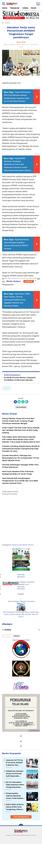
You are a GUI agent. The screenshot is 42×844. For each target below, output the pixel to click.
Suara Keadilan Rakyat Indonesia (21, 582)
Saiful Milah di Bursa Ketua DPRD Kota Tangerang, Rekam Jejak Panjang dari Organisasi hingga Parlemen (15, 807)
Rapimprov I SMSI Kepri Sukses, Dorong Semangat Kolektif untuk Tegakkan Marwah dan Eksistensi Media (17, 300)
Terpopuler (14, 8)
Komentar (22, 407)
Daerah (6, 388)
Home (4, 8)
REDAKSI (21, 577)
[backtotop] (21, 826)
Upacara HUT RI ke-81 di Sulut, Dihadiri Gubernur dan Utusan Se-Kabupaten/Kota (14, 762)
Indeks (25, 8)
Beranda (21, 575)
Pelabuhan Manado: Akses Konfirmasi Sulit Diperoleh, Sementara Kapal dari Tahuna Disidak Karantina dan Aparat (15, 773)
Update (29, 281)
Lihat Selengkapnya (20, 817)
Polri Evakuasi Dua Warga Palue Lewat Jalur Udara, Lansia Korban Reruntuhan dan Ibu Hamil (21, 614)
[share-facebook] (15, 401)
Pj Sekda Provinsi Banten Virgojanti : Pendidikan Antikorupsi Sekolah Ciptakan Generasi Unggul (20, 378)
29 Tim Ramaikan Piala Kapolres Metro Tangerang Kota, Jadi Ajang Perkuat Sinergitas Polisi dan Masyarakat (15, 784)
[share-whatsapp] (22, 401)
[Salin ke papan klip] (26, 401)
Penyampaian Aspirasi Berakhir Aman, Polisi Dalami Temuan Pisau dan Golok (15, 795)
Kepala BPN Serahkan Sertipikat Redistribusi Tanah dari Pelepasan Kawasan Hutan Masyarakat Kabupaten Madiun (17, 164)
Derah (33, 8)
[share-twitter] (19, 401)
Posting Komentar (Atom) (23, 545)
